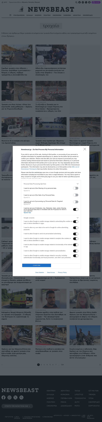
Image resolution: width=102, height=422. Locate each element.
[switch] (75, 188)
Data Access (51, 272)
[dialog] (51, 211)
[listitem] (51, 184)
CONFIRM (36, 265)
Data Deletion (39, 272)
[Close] (85, 150)
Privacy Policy (62, 272)
